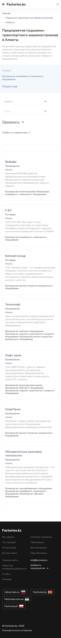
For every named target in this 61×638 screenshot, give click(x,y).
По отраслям (9, 542)
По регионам (9, 547)
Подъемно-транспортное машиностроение (29, 17)
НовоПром (12, 409)
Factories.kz (16, 4)
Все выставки (9, 553)
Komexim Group (15, 256)
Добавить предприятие (37, 567)
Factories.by (40, 592)
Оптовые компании (41, 537)
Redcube (10, 162)
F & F (8, 210)
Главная (6, 13)
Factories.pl (11, 606)
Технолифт (13, 304)
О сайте (6, 574)
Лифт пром (13, 355)
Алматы (10, 22)
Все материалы (38, 547)
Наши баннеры (38, 553)
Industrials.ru (12, 592)
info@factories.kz (39, 560)
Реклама (6, 579)
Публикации (37, 542)
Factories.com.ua (13, 599)
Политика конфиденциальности (14, 567)
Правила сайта (10, 560)
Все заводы (8, 537)
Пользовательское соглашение (17, 630)
